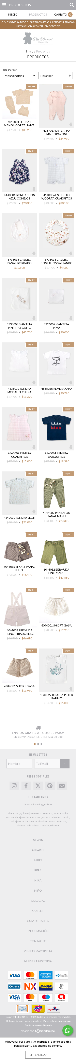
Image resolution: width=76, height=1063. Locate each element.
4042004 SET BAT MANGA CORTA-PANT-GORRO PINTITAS (19, 123)
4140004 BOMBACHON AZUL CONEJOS (19, 196)
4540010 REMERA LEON (19, 517)
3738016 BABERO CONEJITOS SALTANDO (57, 261)
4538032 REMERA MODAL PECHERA (19, 390)
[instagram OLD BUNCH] (14, 786)
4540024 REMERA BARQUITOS (56, 454)
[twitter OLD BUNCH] (38, 786)
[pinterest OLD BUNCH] (50, 786)
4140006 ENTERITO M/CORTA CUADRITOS (56, 196)
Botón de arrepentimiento (38, 1025)
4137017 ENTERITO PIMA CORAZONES (56, 132)
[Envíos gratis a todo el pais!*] (38, 728)
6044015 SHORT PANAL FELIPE (19, 568)
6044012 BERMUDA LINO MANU (56, 571)
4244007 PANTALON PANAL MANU (56, 514)
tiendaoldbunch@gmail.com (38, 804)
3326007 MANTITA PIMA (56, 325)
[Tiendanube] (38, 1032)
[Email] (62, 786)
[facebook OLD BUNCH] (26, 786)
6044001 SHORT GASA (56, 625)
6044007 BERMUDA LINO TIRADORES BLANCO (19, 632)
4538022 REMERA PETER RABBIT (56, 696)
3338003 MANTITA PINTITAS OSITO (19, 325)
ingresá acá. (65, 1021)
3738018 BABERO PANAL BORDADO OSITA (19, 261)
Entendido (38, 1054)
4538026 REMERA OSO (56, 388)
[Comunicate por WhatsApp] (67, 1030)
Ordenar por (10, 69)
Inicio (29, 51)
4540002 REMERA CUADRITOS (19, 454)
